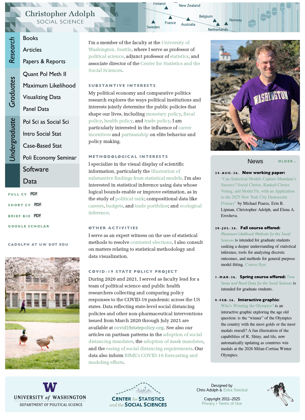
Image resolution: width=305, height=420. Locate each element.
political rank (129, 199)
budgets (114, 206)
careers (96, 206)
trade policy (157, 121)
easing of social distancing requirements (149, 349)
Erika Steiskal (235, 390)
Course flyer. (256, 264)
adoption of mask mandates (173, 341)
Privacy (208, 403)
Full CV (17, 194)
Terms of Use (230, 403)
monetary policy (163, 114)
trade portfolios (151, 206)
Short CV (19, 205)
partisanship (135, 135)
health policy (118, 121)
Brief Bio (19, 216)
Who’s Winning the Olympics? (247, 305)
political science (106, 56)
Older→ (287, 161)
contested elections (151, 242)
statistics (179, 56)
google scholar (28, 226)
